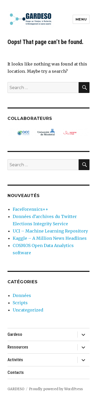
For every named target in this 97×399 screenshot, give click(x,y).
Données (22, 295)
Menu (81, 19)
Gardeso (15, 334)
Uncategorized (28, 310)
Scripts (20, 302)
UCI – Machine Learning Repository (50, 231)
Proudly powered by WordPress (56, 389)
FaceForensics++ (30, 209)
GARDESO (16, 389)
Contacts (16, 372)
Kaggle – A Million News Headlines (50, 238)
